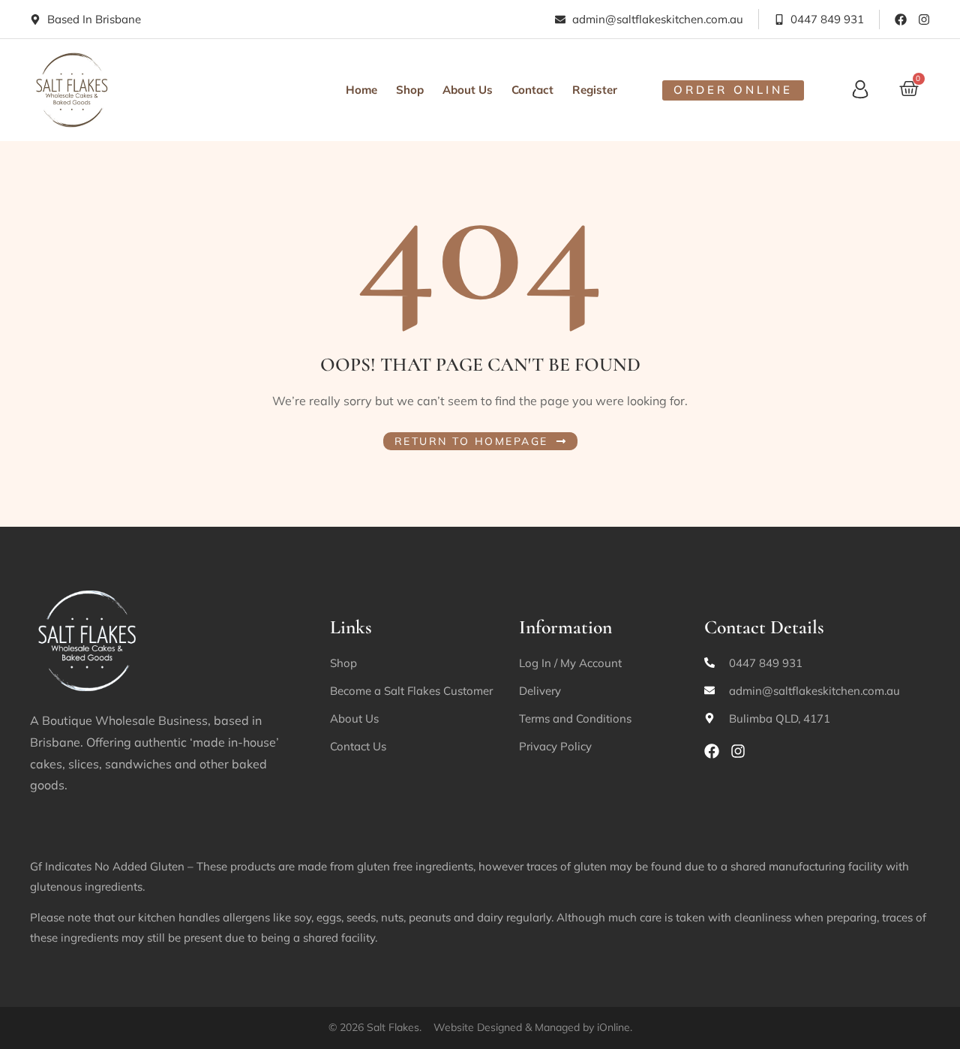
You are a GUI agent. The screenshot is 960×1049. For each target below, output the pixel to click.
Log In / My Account (570, 663)
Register (594, 90)
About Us (467, 90)
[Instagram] (924, 20)
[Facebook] (901, 20)
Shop (410, 90)
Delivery (540, 691)
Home (361, 90)
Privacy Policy (555, 746)
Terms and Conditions (575, 718)
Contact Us (358, 746)
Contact (533, 90)
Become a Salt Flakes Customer (411, 691)
